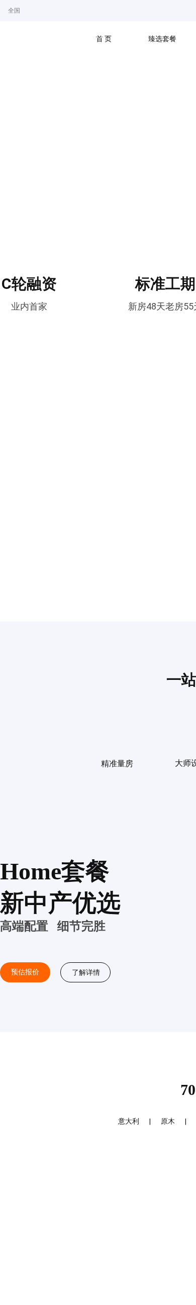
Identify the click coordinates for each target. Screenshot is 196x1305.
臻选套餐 (162, 39)
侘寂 (129, 1121)
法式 (164, 1121)
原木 (93, 1121)
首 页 (104, 39)
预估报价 (25, 972)
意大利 (53, 1121)
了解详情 (86, 972)
